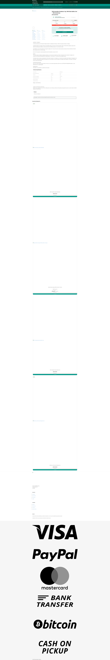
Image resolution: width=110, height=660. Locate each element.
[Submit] (62, 2)
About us (33, 504)
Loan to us (33, 507)
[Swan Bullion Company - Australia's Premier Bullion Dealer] (36, 2)
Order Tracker (34, 495)
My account (33, 497)
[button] (37, 5)
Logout (33, 498)
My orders (33, 494)
